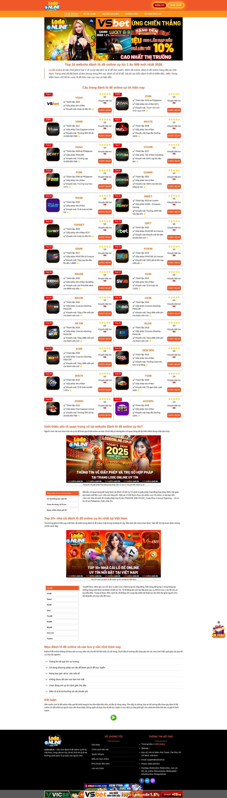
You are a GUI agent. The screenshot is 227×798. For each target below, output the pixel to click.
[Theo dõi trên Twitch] (152, 780)
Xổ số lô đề (89, 14)
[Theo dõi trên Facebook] (141, 780)
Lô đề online (71, 14)
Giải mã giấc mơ (110, 14)
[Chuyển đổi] (46, 661)
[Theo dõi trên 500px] (147, 780)
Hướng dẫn (131, 14)
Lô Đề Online (159, 744)
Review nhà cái (152, 14)
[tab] (62, 493)
